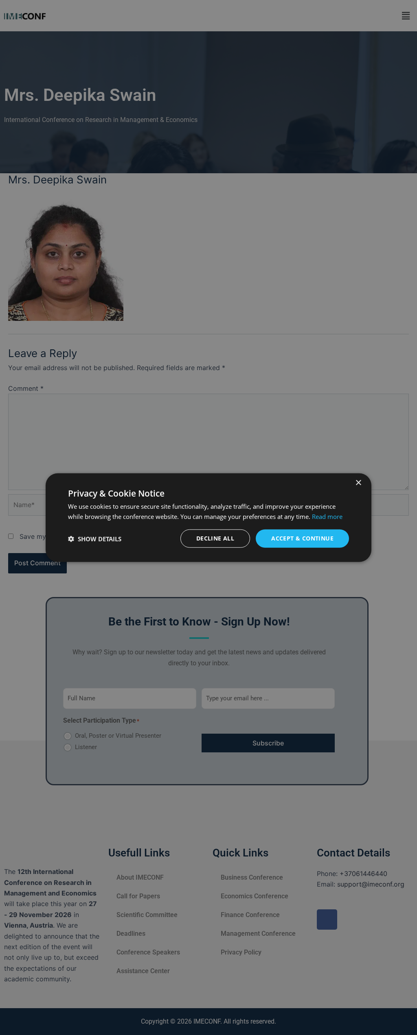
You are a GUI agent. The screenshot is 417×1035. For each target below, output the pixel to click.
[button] (94, 538)
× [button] (358, 482)
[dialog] (208, 517)
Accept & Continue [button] (302, 538)
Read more (327, 516)
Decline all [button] (215, 538)
